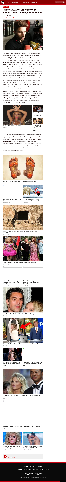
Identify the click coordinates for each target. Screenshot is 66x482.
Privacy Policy (33, 466)
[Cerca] (63, 2)
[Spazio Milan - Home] (2, 2)
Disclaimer (40, 466)
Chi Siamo (26, 466)
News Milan (5, 6)
